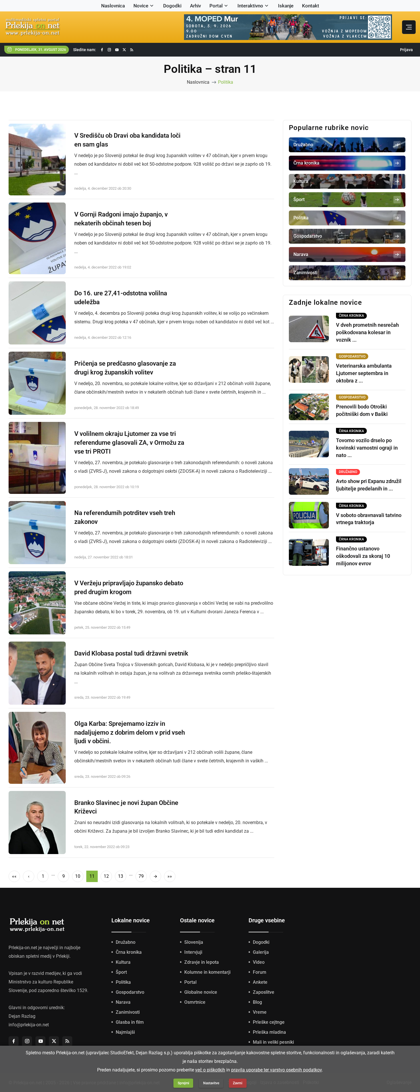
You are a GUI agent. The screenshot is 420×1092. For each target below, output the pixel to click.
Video (259, 962)
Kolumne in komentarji (207, 972)
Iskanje (285, 6)
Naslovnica (113, 6)
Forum (259, 972)
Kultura (123, 962)
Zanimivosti (128, 1012)
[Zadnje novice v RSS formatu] (132, 50)
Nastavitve (211, 1083)
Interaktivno (250, 6)
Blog (257, 1002)
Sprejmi (183, 1083)
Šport (121, 972)
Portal (216, 6)
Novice (140, 6)
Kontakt (310, 6)
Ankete (260, 982)
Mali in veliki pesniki (273, 1042)
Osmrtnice (194, 1002)
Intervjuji (193, 952)
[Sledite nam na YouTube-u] (117, 50)
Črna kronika (129, 952)
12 (106, 876)
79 (141, 876)
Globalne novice (200, 992)
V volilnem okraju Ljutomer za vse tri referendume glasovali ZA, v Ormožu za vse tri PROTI (129, 442)
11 (92, 876)
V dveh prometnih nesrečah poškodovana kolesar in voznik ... (367, 332)
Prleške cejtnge (269, 1022)
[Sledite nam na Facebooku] (102, 50)
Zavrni (237, 1083)
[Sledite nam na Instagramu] (109, 50)
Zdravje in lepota (201, 962)
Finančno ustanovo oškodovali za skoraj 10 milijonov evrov (363, 556)
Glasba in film (130, 1022)
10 (77, 876)
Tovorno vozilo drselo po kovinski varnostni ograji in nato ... (367, 447)
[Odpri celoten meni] (409, 27)
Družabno (125, 942)
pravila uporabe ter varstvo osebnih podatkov (276, 1070)
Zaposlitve (263, 992)
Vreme (260, 1012)
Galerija (261, 952)
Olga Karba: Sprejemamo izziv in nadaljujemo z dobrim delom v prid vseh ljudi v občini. (129, 732)
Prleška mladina (269, 1032)
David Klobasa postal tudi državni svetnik (131, 653)
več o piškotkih (210, 1070)
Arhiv (195, 6)
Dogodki (172, 6)
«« (14, 876)
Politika (225, 82)
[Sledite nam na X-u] (124, 50)
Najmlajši (125, 1032)
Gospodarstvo (130, 992)
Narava (123, 1002)
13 (120, 876)
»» (169, 876)
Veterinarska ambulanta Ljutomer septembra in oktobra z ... (364, 373)
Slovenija (193, 942)
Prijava (406, 49)
